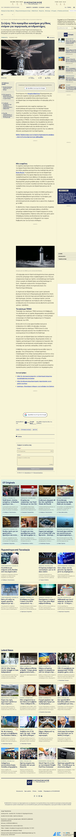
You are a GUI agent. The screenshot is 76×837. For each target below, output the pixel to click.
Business (35, 7)
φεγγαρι (35, 429)
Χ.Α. (2, 14)
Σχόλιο (19, 455)
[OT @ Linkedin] (41, 796)
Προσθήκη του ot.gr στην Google (36, 88)
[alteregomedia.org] (57, 835)
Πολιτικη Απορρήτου (38, 472)
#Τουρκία (53, 11)
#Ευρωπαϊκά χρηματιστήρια (23, 11)
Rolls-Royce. (20, 173)
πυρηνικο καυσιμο (26, 429)
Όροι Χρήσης (27, 472)
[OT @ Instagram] (39, 796)
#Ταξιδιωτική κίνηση (63, 11)
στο (30, 422)
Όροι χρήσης (27, 791)
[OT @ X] (37, 796)
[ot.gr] (33, 4)
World (48, 7)
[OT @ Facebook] (34, 796)
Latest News (7, 650)
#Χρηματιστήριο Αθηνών (7, 11)
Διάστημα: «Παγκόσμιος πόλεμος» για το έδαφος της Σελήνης (35, 386)
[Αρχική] (29, 782)
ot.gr (2, 19)
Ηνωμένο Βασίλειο (34, 94)
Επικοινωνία (19, 791)
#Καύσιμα (47, 11)
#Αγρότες (41, 11)
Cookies (40, 791)
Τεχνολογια (4, 37)
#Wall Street (34, 11)
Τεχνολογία (6, 19)
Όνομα (18, 448)
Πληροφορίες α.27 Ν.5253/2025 (52, 791)
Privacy (34, 791)
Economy (41, 7)
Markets (28, 7)
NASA (17, 429)
